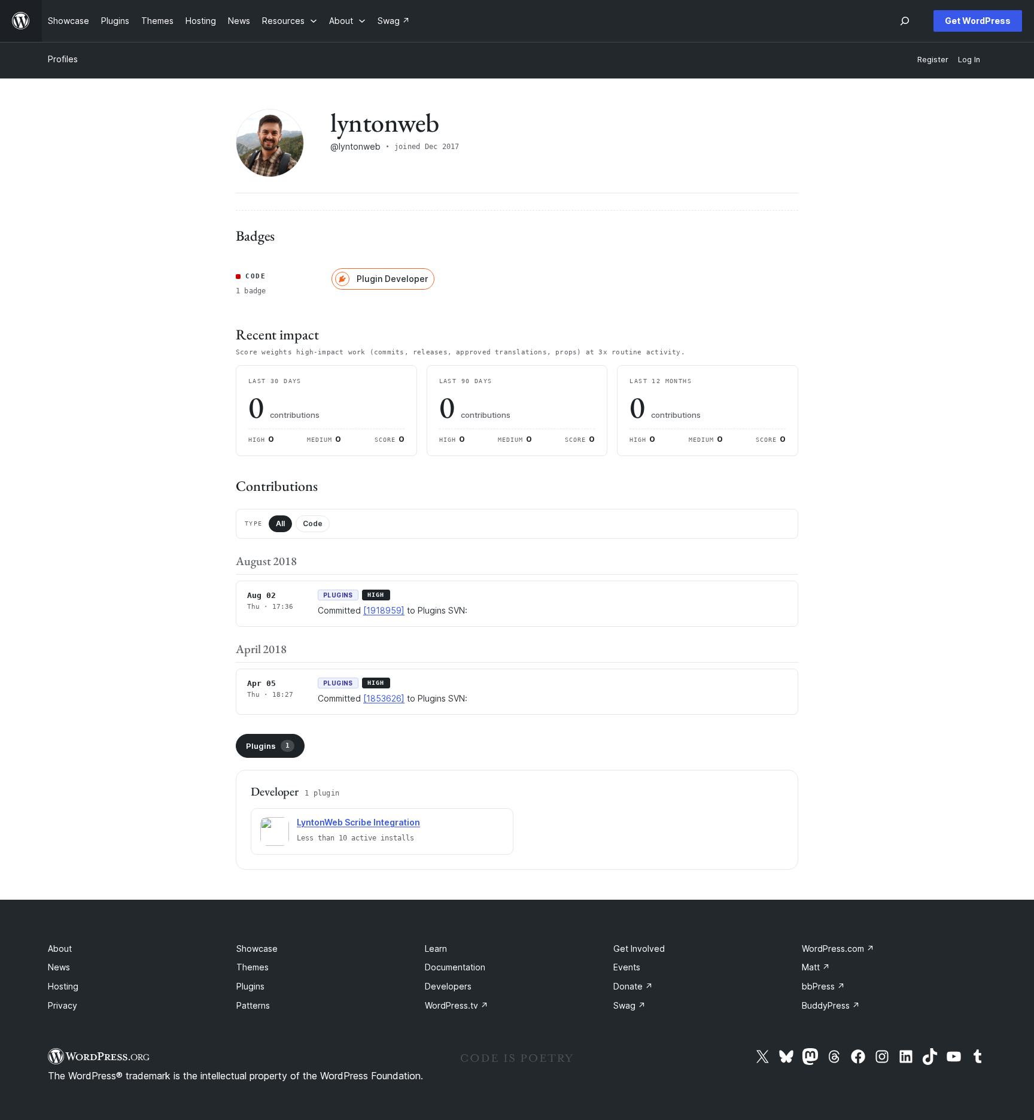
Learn (436, 948)
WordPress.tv (456, 1005)
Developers (448, 986)
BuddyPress (831, 1005)
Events (626, 967)
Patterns (253, 1005)
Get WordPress (978, 21)
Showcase (257, 948)
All (280, 523)
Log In (969, 59)
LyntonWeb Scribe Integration (358, 822)
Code (313, 523)
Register (932, 59)
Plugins (268, 746)
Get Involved (639, 948)
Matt (816, 967)
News (59, 967)
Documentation (455, 967)
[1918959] (384, 610)
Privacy (62, 1005)
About (60, 948)
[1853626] (384, 698)
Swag (629, 1005)
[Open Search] (905, 21)
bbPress (823, 986)
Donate (633, 986)
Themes (252, 967)
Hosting (63, 986)
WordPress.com (838, 948)
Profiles (63, 59)
